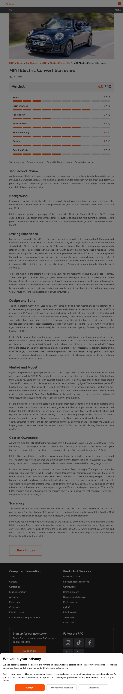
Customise (93, 687)
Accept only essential (61, 687)
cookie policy (105, 677)
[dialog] (61, 673)
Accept (29, 687)
